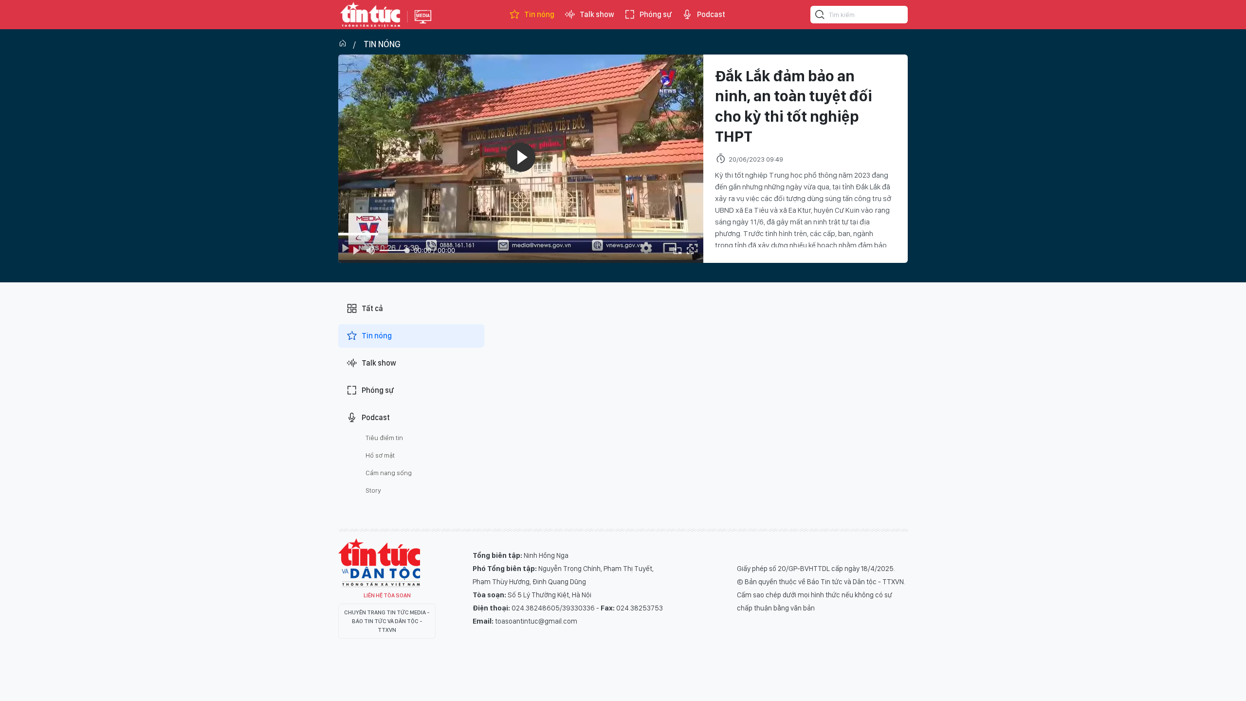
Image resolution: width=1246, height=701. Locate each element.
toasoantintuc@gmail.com (536, 621)
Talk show (597, 14)
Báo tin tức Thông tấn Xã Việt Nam (423, 24)
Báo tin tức (370, 14)
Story (373, 490)
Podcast (711, 14)
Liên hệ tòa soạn (387, 595)
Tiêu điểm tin (384, 438)
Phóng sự (656, 14)
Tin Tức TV (379, 562)
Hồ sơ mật (380, 455)
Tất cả (372, 308)
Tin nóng (539, 14)
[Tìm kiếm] (820, 16)
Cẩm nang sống (389, 473)
